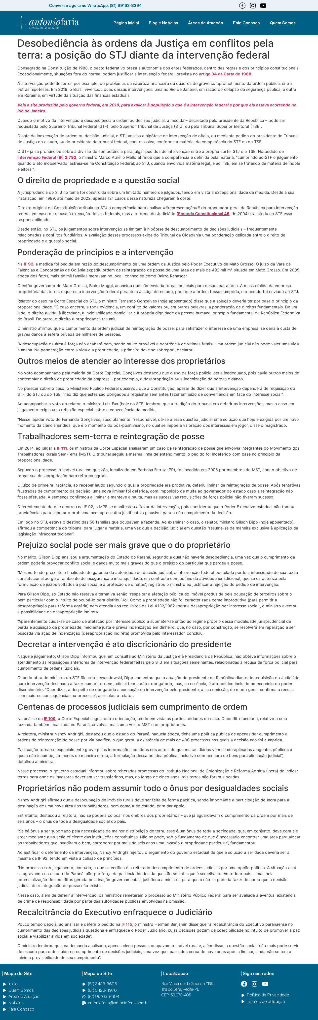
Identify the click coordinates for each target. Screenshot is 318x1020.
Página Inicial (126, 23)
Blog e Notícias (163, 23)
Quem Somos (283, 23)
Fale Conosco (246, 23)
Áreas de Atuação (205, 23)
